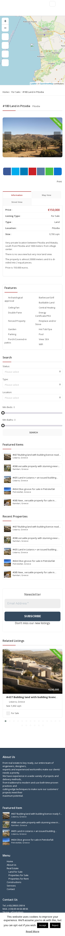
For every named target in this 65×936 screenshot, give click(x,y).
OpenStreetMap (46, 83)
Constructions (14, 882)
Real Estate (13, 868)
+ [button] (5, 21)
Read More (32, 931)
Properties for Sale (18, 875)
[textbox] (32, 371)
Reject (55, 925)
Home (6, 92)
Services (11, 885)
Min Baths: (8, 419)
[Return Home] (5, 54)
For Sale (15, 92)
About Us (11, 864)
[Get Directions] (5, 62)
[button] (5, 721)
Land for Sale (15, 871)
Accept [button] (42, 925)
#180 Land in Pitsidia (33, 92)
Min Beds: (8, 407)
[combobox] (32, 371)
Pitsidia (56, 228)
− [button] (5, 28)
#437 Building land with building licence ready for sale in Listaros (31, 698)
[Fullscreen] (5, 36)
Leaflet (33, 83)
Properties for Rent (18, 878)
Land (57, 222)
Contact (11, 889)
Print (59, 181)
